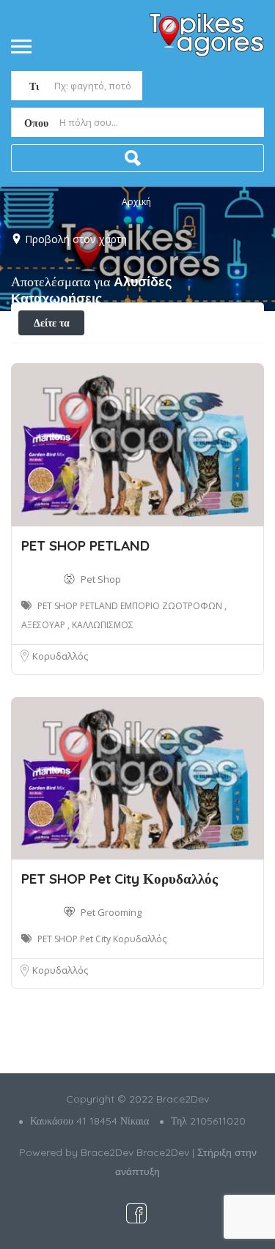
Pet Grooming (111, 912)
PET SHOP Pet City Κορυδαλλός (119, 878)
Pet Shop (101, 579)
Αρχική (136, 201)
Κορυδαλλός (60, 656)
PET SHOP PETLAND (85, 545)
